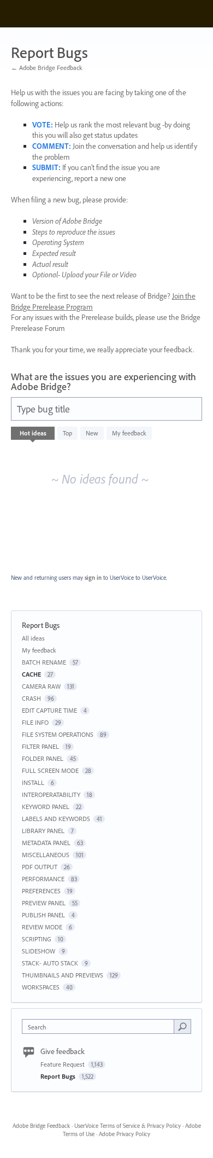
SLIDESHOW (38, 951)
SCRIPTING (36, 939)
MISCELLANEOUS (45, 855)
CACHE (31, 674)
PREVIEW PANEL (44, 903)
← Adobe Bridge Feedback (46, 67)
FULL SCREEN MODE (50, 770)
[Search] (182, 1026)
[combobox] (100, 1026)
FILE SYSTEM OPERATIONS (57, 734)
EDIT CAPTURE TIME (49, 710)
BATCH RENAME (44, 662)
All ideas (33, 638)
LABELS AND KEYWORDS (56, 818)
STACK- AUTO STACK (50, 963)
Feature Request (63, 1064)
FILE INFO (35, 722)
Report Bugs (58, 1076)
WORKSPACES (41, 987)
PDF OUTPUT (39, 867)
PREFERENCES (41, 891)
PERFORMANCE (43, 879)
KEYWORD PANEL (45, 806)
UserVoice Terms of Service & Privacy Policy (127, 1126)
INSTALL (33, 782)
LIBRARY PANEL (43, 831)
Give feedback (62, 1051)
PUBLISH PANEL (43, 915)
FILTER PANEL (40, 746)
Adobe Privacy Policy (124, 1134)
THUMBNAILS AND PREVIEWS (62, 975)
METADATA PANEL (46, 843)
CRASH (31, 698)
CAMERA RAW (41, 686)
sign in (93, 577)
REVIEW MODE (42, 927)
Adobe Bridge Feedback (41, 1126)
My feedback (129, 433)
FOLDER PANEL (42, 758)
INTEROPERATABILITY (51, 794)
